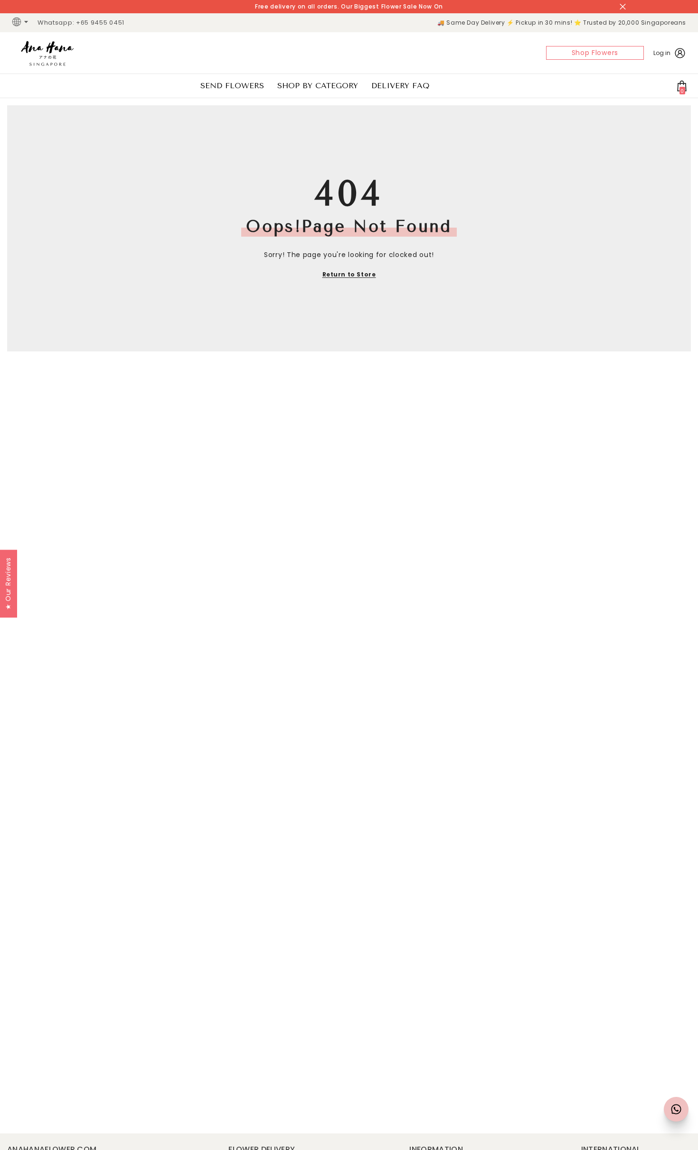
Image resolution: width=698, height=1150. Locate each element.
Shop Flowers (595, 52)
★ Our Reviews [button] (8, 583)
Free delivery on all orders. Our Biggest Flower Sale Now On (349, 6)
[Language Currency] (21, 23)
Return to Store (349, 274)
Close (623, 7)
